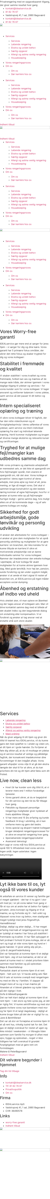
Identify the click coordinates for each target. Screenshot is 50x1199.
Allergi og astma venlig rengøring (28, 54)
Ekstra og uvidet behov (23, 47)
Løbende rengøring (21, 44)
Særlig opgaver (19, 51)
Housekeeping (18, 57)
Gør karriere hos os (21, 74)
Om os (9, 66)
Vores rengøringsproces (18, 62)
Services (10, 36)
